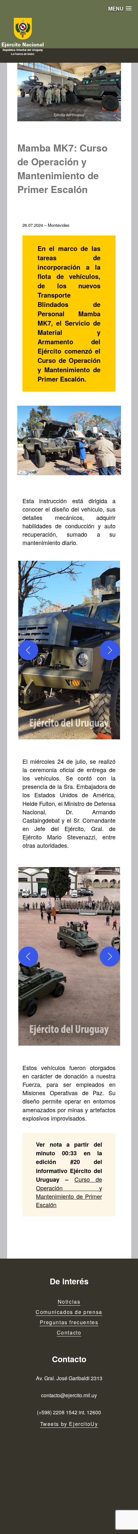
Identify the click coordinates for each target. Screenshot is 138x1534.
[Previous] (28, 650)
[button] (120, 8)
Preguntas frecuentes (69, 1322)
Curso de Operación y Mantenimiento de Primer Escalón (69, 1192)
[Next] (110, 650)
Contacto (69, 1332)
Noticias (69, 1301)
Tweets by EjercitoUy (69, 1424)
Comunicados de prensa (69, 1312)
